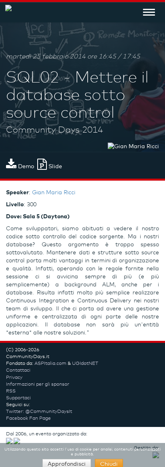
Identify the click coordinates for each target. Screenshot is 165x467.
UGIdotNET (85, 363)
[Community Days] (6, 12)
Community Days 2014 (54, 130)
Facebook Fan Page (28, 418)
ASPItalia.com (50, 363)
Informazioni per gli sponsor (37, 384)
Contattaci (18, 370)
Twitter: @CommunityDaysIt (39, 411)
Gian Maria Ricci (53, 192)
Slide (54, 166)
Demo (25, 166)
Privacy (14, 377)
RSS (11, 391)
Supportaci (18, 398)
